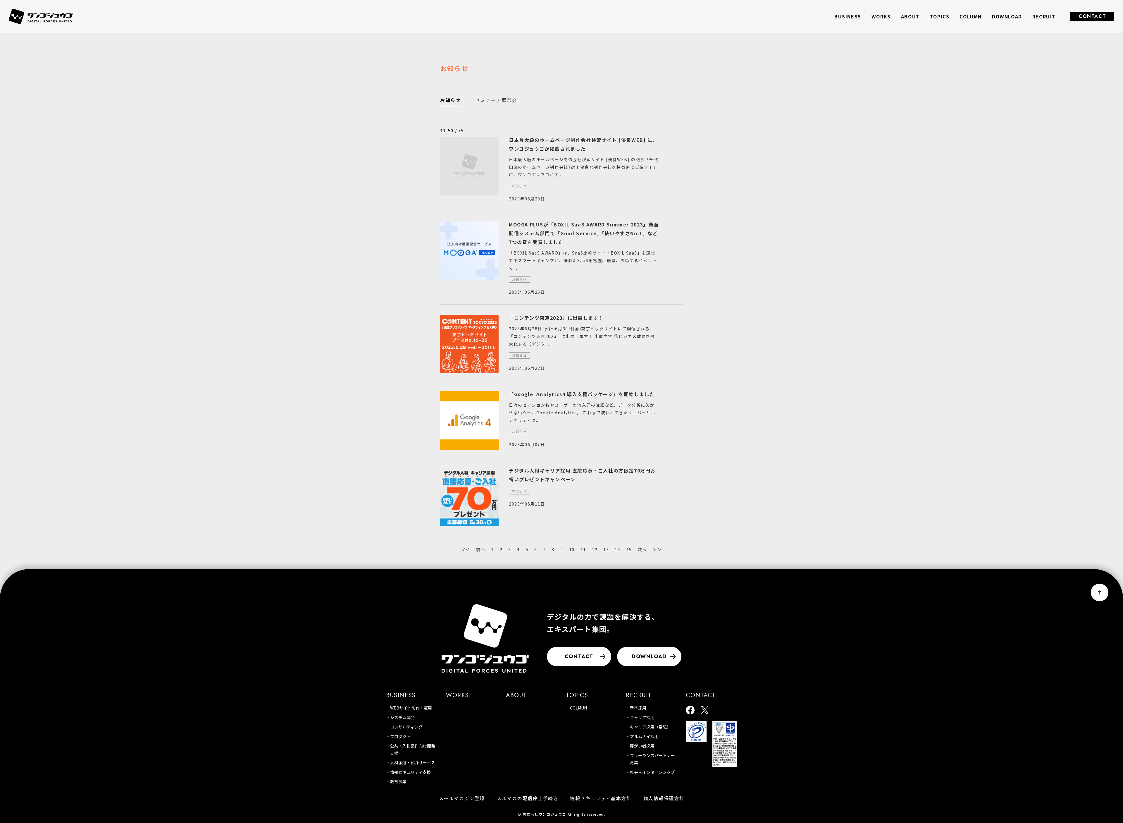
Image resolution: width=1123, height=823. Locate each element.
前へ (480, 549)
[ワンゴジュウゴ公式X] (704, 710)
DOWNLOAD (1007, 16)
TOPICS (940, 16)
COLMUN (578, 708)
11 (583, 549)
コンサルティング (406, 727)
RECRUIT (639, 695)
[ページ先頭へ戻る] (1099, 592)
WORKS (881, 16)
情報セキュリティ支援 (410, 772)
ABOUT (910, 16)
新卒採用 (638, 708)
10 (572, 549)
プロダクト (400, 736)
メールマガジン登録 (462, 798)
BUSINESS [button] (847, 16)
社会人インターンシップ (652, 772)
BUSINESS (401, 695)
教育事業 (398, 781)
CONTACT (1092, 16)
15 (629, 549)
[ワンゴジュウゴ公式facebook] (690, 710)
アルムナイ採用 (644, 736)
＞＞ (657, 549)
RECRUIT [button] (1044, 16)
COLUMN (971, 16)
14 (617, 549)
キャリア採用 (642, 717)
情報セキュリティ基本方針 (600, 798)
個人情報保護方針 (664, 798)
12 (594, 549)
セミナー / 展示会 (496, 100)
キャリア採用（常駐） (650, 727)
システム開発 (402, 717)
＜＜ (465, 549)
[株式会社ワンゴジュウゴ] (485, 638)
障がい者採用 (642, 746)
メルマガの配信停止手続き (527, 798)
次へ (642, 549)
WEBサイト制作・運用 (411, 708)
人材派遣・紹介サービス (412, 762)
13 (606, 549)
